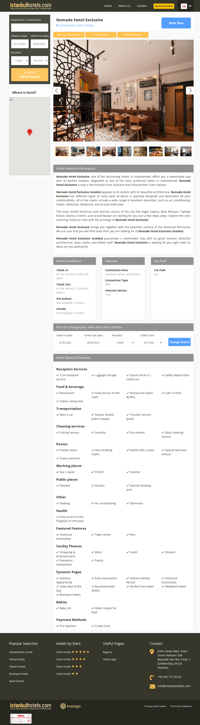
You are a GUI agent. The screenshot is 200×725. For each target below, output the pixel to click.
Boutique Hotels (18, 674)
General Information (69, 34)
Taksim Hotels (17, 666)
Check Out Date (93, 335)
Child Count (147, 335)
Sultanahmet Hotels (20, 652)
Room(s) (16, 52)
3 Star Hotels (63, 666)
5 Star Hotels (63, 652)
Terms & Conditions (181, 706)
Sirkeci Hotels (17, 659)
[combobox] (29, 27)
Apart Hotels (16, 681)
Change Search (179, 342)
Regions (107, 652)
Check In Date (64, 335)
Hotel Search (30, 74)
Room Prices (101, 34)
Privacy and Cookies (155, 706)
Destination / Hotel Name (26, 20)
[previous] (57, 90)
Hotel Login (109, 659)
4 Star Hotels (63, 659)
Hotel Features (132, 34)
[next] (190, 90)
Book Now (176, 23)
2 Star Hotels (63, 674)
